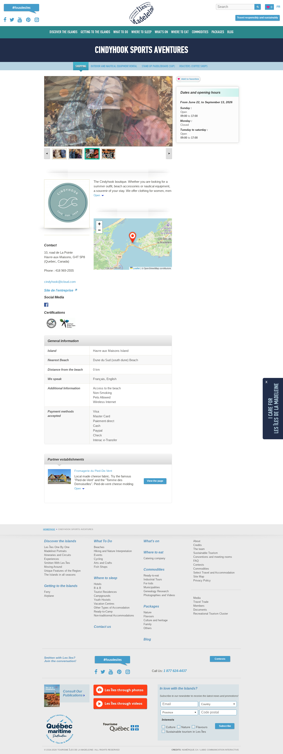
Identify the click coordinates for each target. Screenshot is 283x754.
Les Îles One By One (56, 547)
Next (169, 153)
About (196, 541)
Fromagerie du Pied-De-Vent (93, 470)
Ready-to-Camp (103, 611)
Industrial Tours (153, 579)
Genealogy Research (156, 591)
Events (98, 555)
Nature (147, 612)
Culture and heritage (156, 620)
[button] (132, 237)
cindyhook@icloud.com (60, 281)
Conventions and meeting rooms (212, 556)
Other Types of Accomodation (111, 607)
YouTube (20, 20)
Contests (198, 564)
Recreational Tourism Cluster (210, 613)
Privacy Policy (202, 580)
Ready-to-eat (151, 575)
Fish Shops (101, 566)
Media (197, 597)
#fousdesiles (21, 7)
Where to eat (153, 552)
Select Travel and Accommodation (214, 572)
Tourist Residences (105, 591)
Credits (197, 545)
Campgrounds (102, 595)
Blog (147, 639)
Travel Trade (200, 601)
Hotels (98, 584)
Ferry (47, 591)
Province (167, 712)
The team (199, 549)
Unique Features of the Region (62, 570)
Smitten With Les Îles (57, 562)
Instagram (37, 20)
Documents (200, 609)
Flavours (149, 616)
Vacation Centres (104, 603)
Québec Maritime (63, 729)
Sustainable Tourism (205, 552)
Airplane (49, 595)
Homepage (49, 529)
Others (148, 628)
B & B (97, 587)
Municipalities (152, 587)
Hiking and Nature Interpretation (113, 551)
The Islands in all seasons (60, 574)
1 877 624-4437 (175, 671)
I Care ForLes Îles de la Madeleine (273, 408)
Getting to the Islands (60, 586)
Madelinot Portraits (55, 551)
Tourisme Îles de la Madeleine (141, 13)
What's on (151, 541)
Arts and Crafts (103, 562)
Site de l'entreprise (59, 290)
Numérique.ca (190, 750)
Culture (170, 727)
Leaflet (136, 268)
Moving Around (53, 566)
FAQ (196, 560)
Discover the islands (60, 541)
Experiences (51, 558)
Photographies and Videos (159, 595)
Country (205, 704)
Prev (47, 153)
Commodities (154, 569)
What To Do (103, 541)
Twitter (12, 20)
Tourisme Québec (121, 727)
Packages (151, 606)
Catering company (154, 558)
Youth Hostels (102, 599)
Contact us (102, 626)
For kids (148, 583)
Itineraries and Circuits (57, 555)
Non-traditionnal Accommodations (114, 615)
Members (198, 605)
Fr (278, 6)
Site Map (198, 576)
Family (148, 624)
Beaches (99, 547)
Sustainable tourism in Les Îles (186, 731)
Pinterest (28, 20)
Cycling (98, 558)
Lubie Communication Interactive (219, 750)
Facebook (5, 20)
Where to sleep (105, 578)
